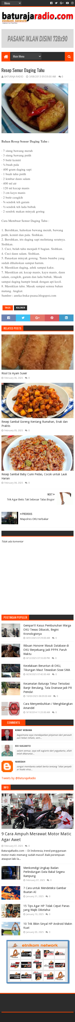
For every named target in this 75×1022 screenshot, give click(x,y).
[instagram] (72, 3)
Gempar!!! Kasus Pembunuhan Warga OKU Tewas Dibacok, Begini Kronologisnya (47, 629)
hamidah (20, 762)
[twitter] (56, 3)
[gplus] (61, 3)
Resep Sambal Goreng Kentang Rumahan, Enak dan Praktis (34, 423)
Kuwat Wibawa (23, 730)
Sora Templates (31, 1017)
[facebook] (51, 3)
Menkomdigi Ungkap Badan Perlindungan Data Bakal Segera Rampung (44, 872)
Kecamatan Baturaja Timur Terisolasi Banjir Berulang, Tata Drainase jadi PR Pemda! (47, 687)
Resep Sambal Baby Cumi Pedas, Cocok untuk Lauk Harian (34, 476)
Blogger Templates (55, 1017)
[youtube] (67, 3)
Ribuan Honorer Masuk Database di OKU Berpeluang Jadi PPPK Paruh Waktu (46, 649)
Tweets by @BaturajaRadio (18, 778)
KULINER (20, 308)
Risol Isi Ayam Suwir (14, 373)
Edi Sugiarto (23, 746)
